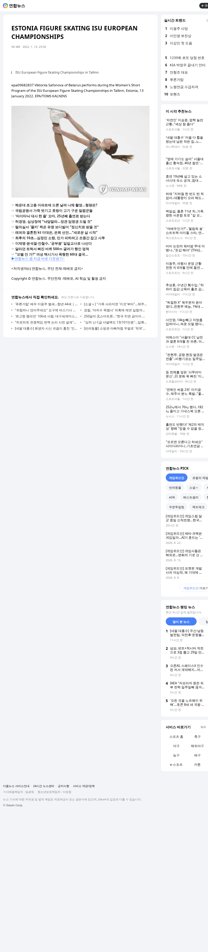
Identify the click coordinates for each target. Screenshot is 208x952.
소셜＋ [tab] (193, 487)
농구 (176, 755)
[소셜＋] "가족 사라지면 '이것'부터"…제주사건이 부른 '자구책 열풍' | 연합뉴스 (115, 304)
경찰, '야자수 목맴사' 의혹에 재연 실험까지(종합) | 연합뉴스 (115, 310)
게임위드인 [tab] (176, 478)
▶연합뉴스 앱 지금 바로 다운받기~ (38, 258)
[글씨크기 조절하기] (137, 58)
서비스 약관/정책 (84, 786)
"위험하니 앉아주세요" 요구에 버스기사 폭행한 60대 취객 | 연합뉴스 (46, 310)
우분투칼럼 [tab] (176, 507)
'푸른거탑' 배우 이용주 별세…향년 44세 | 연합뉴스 (46, 304)
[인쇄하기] (145, 58)
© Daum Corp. (13, 805)
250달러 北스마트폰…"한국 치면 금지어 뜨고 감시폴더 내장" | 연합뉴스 (115, 316)
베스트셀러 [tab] (190, 497)
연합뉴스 (17, 6)
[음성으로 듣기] (129, 58)
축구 (197, 736)
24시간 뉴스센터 (43, 786)
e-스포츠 (176, 764)
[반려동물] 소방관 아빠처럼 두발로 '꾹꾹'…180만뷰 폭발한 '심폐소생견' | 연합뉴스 (115, 328)
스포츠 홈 (176, 736)
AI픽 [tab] (172, 497)
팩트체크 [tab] (198, 507)
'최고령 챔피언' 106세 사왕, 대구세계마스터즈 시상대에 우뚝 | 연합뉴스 (46, 316)
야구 (176, 746)
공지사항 (63, 786)
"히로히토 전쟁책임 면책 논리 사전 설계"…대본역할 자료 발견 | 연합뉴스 (46, 322)
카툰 (197, 764)
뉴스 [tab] (203, 727)
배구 (197, 755)
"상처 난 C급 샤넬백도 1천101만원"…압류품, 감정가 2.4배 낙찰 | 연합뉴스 (115, 322)
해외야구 (197, 746)
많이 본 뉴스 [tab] (181, 622)
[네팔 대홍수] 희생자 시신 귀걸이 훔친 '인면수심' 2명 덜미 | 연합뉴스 (46, 328)
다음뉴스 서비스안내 (16, 786)
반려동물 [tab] (175, 487)
